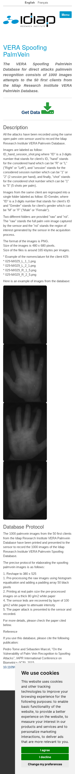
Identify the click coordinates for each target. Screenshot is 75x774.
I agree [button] (45, 750)
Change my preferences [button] (45, 764)
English (30, 2)
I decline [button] (45, 757)
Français (43, 2)
